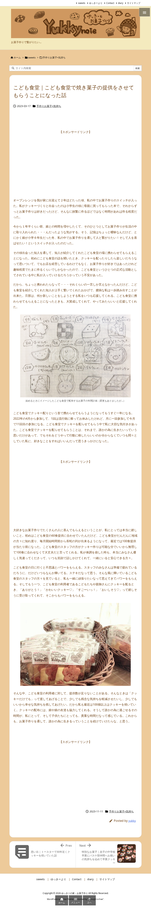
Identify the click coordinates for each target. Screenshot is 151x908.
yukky (132, 821)
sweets (81, 3)
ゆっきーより (95, 3)
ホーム (17, 57)
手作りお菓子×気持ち (54, 57)
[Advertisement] (75, 160)
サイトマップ (133, 3)
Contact (110, 3)
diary (120, 3)
